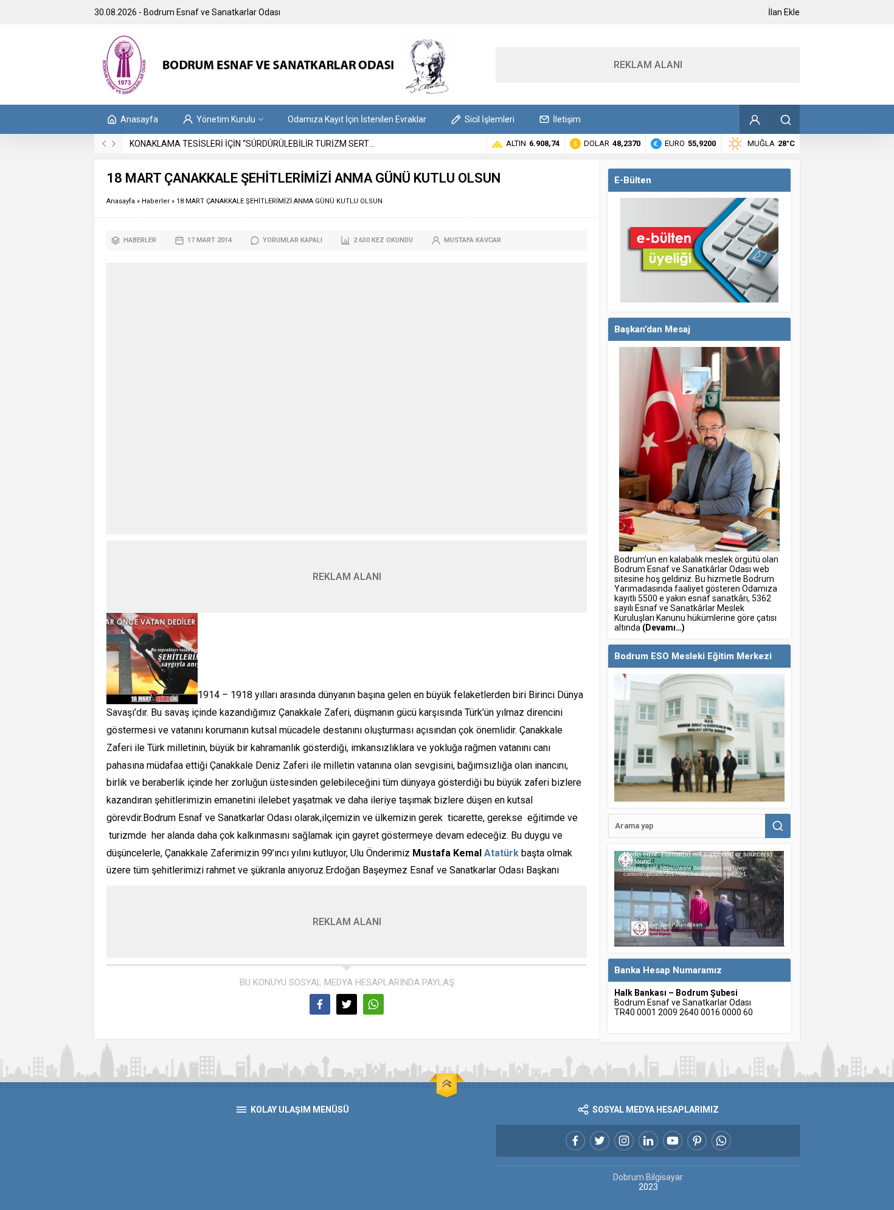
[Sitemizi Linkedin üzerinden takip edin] (648, 1140)
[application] (699, 898)
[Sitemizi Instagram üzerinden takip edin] (624, 1140)
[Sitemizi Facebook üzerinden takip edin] (575, 1140)
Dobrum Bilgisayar (648, 1177)
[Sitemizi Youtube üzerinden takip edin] (673, 1140)
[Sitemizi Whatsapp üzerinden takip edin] (721, 1140)
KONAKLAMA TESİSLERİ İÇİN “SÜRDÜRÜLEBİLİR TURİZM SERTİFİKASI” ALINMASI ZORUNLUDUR (313, 144)
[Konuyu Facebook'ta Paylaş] (320, 1004)
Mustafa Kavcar (472, 240)
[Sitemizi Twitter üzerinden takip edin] (600, 1140)
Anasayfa (120, 201)
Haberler (156, 201)
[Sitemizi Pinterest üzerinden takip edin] (697, 1140)
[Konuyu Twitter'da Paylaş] (346, 1004)
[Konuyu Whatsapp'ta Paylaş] (373, 1004)
